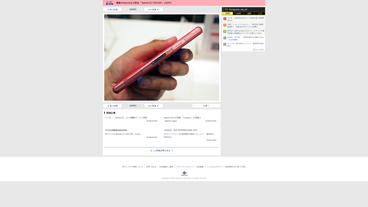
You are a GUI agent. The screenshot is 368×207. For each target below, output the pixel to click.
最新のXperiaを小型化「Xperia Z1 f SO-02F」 (140, 3)
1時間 (227, 14)
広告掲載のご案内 (166, 167)
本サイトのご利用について (132, 167)
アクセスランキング (238, 9)
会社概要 (200, 167)
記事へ (206, 106)
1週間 (249, 14)
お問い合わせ (151, 167)
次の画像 (152, 9)
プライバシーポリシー (184, 167)
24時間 (238, 14)
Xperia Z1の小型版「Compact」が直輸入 (182, 117)
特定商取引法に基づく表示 (235, 167)
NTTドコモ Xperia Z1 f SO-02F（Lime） (123, 134)
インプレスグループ (214, 167)
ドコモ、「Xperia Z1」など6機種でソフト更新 (126, 117)
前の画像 (114, 9)
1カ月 (260, 14)
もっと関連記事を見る (160, 150)
